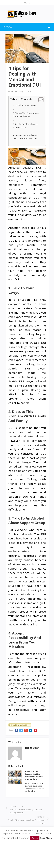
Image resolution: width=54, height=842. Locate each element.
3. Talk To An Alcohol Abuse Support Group (25, 126)
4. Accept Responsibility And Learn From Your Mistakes (25, 137)
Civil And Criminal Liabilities (19, 725)
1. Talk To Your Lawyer (26, 105)
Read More (46, 837)
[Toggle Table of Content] (39, 99)
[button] (27, 3)
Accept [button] (35, 838)
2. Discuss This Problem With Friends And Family (26, 115)
